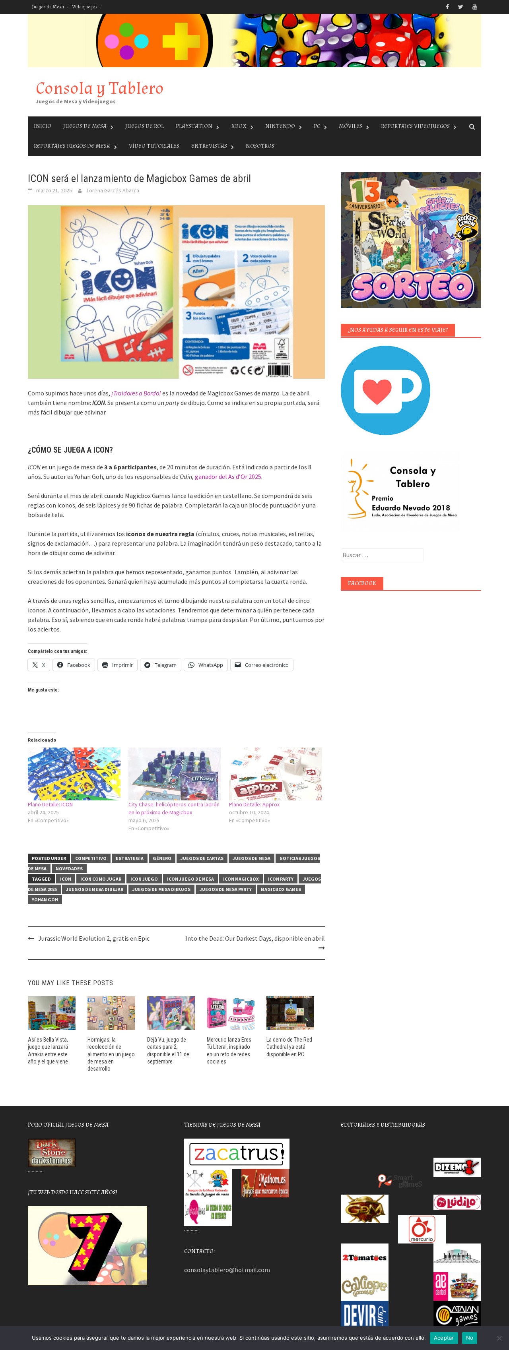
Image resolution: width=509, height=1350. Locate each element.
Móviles (350, 126)
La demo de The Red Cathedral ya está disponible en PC (289, 1046)
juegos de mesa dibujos (161, 889)
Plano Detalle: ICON (50, 804)
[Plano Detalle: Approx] (275, 774)
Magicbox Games (281, 889)
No (470, 1338)
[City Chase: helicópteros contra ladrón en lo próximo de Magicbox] (174, 774)
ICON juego (144, 879)
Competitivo (91, 858)
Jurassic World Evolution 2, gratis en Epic (94, 938)
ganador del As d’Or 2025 (228, 476)
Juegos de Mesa (48, 7)
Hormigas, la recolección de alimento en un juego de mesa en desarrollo (111, 1054)
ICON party (280, 879)
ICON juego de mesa (190, 879)
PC (317, 126)
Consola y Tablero (100, 88)
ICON (65, 879)
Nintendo (280, 126)
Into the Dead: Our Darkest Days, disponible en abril (255, 938)
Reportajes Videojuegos (415, 126)
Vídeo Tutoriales (154, 146)
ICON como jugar (100, 879)
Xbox (239, 126)
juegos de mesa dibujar (94, 889)
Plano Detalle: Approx (254, 804)
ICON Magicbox (241, 879)
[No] (499, 1338)
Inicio (42, 126)
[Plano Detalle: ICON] (74, 774)
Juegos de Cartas (202, 858)
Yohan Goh (45, 900)
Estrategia (130, 858)
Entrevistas (209, 146)
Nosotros (260, 146)
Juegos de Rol (144, 126)
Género (162, 858)
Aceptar (444, 1338)
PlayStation (194, 126)
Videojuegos (84, 7)
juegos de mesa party (226, 889)
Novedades (69, 869)
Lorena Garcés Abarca (113, 190)
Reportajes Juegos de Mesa (72, 146)
